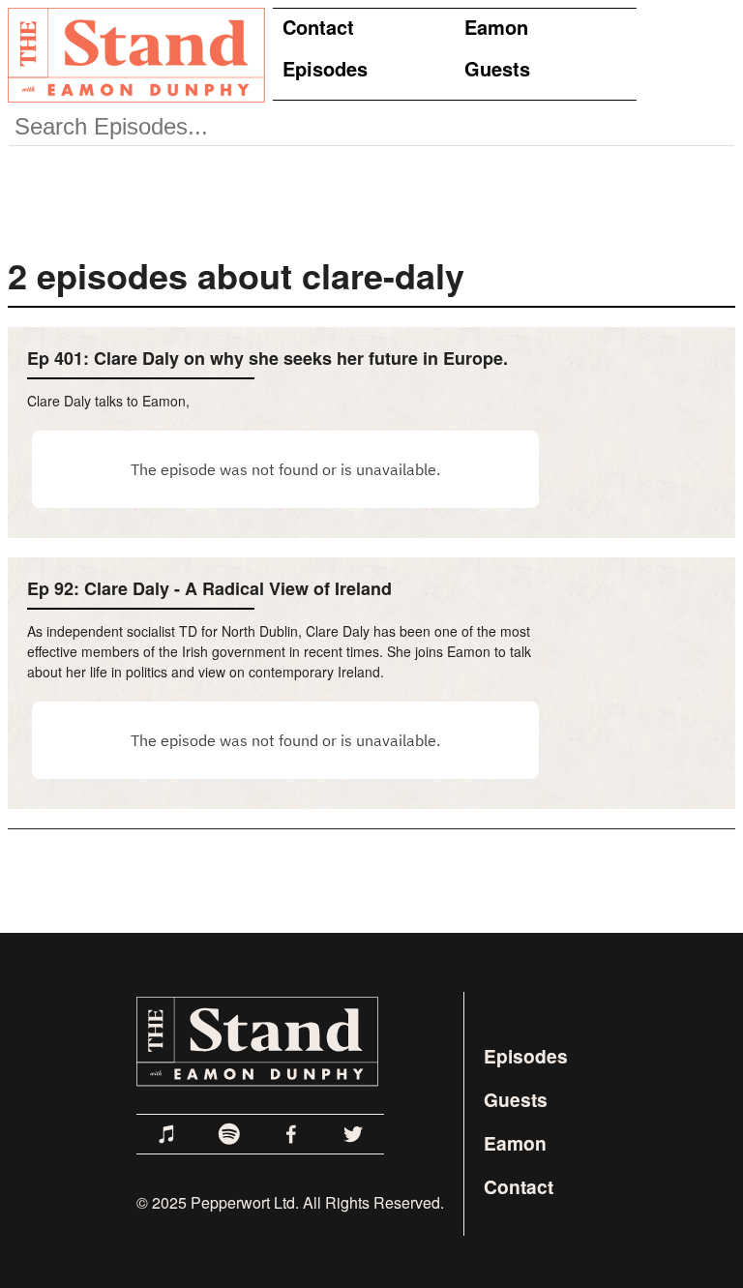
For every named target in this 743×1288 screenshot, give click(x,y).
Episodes (325, 68)
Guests (497, 68)
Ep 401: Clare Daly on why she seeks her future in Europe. (267, 358)
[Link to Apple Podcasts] (167, 1134)
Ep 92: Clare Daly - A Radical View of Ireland (209, 588)
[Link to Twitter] (353, 1134)
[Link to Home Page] (132, 54)
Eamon (496, 27)
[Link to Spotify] (229, 1134)
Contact (318, 27)
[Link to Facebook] (291, 1134)
